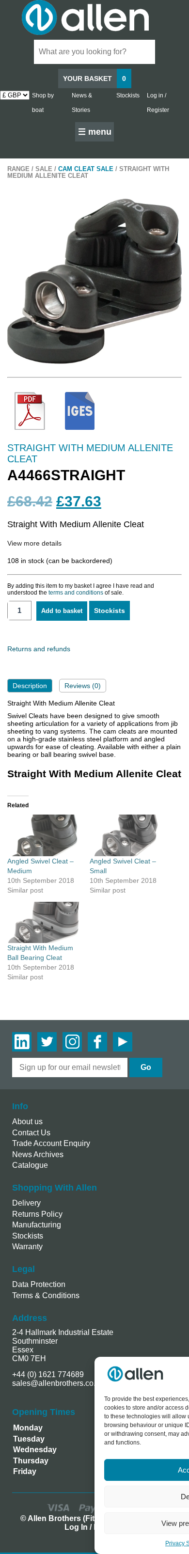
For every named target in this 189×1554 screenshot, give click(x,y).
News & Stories (82, 102)
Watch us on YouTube (122, 1042)
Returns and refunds (38, 649)
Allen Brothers (94, 17)
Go (146, 1067)
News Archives (37, 1154)
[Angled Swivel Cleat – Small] (126, 835)
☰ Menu (94, 132)
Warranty (27, 1246)
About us (27, 1121)
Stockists (128, 95)
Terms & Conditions (45, 1295)
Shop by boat (43, 102)
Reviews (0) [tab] (82, 686)
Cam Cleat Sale (85, 169)
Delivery (26, 1203)
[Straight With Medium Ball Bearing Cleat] (43, 922)
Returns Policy (37, 1214)
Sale (43, 169)
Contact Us (31, 1133)
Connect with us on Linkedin (22, 1042)
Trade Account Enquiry (51, 1143)
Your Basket (94, 78)
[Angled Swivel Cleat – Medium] (43, 835)
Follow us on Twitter (47, 1042)
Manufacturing (36, 1225)
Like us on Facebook (97, 1042)
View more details (34, 543)
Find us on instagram (72, 1042)
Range (18, 169)
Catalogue (30, 1165)
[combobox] (94, 52)
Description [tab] (30, 686)
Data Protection (38, 1284)
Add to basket (61, 610)
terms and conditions (75, 592)
